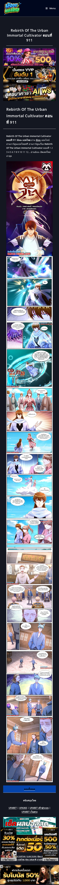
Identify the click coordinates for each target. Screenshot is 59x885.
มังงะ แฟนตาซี (30, 859)
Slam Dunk (31, 856)
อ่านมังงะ (40, 859)
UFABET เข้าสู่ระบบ (39, 807)
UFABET (13, 807)
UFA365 (23, 807)
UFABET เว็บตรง (29, 811)
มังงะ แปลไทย (19, 859)
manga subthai (18, 856)
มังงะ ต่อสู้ (41, 856)
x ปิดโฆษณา (9, 859)
